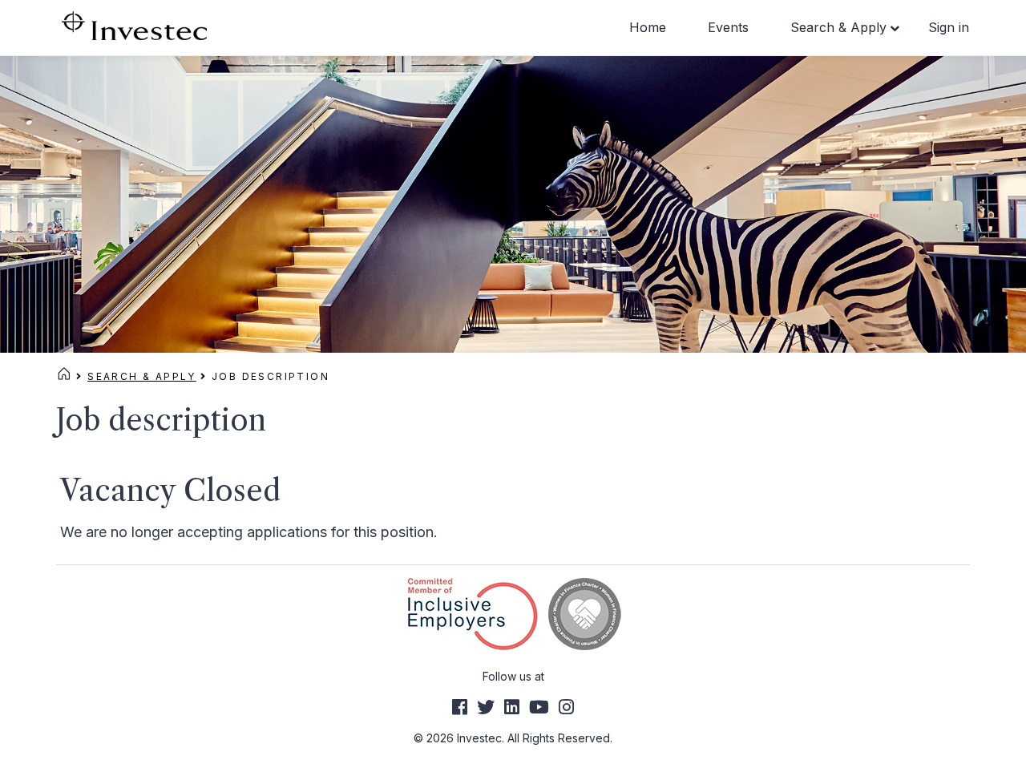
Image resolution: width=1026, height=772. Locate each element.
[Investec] (134, 24)
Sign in (948, 27)
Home (647, 27)
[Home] (64, 376)
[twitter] (486, 707)
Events (728, 27)
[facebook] (460, 707)
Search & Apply (838, 27)
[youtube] (539, 707)
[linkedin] (512, 707)
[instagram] (566, 707)
